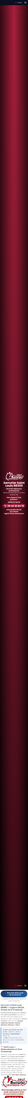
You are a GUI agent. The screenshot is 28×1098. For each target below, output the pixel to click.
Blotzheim (11, 1023)
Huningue (20, 1021)
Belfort (17, 1074)
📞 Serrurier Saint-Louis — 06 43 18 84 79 (14, 994)
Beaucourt (23, 1074)
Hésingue (17, 1023)
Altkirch (17, 1025)
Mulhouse (11, 1025)
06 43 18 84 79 (15, 1034)
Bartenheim (4, 1025)
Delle (13, 1074)
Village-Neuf (4, 1023)
